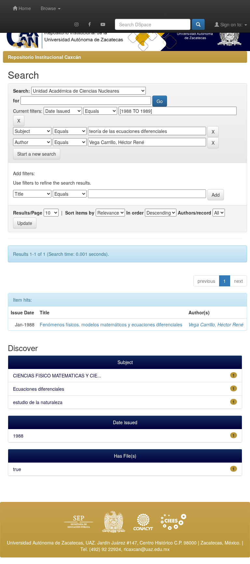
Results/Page (27, 212)
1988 (18, 435)
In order (135, 212)
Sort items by (79, 212)
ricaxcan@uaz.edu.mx (147, 549)
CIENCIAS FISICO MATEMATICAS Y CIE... (57, 375)
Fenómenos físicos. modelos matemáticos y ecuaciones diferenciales (111, 324)
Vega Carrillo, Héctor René (215, 324)
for (16, 100)
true (17, 469)
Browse (49, 8)
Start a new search (36, 154)
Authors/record (194, 212)
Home (24, 8)
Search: (21, 90)
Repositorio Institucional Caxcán (44, 57)
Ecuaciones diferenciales (38, 389)
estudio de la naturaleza (37, 402)
